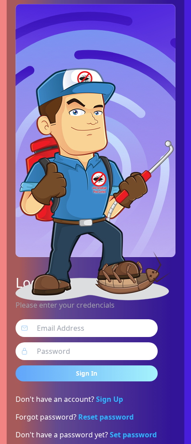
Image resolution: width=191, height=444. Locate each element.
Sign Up (109, 399)
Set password (133, 435)
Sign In (86, 373)
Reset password (106, 417)
